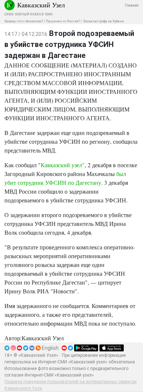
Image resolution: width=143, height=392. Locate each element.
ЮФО (48, 14)
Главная (132, 5)
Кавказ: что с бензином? (23, 21)
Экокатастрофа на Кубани (103, 21)
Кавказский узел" (63, 165)
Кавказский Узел (41, 4)
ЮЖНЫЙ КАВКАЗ (29, 14)
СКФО (8, 14)
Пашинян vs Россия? (63, 21)
